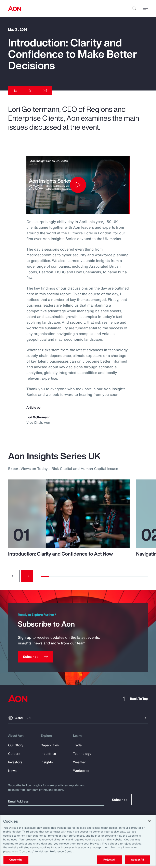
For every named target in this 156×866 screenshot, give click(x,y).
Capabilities (50, 745)
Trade (77, 745)
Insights (47, 762)
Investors (15, 762)
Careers (14, 753)
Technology (82, 753)
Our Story (15, 745)
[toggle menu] (145, 8)
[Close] (149, 821)
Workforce (81, 770)
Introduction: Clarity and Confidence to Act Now (60, 554)
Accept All (137, 860)
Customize (16, 860)
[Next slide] (26, 576)
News (12, 770)
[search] (134, 8)
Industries (48, 753)
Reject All (109, 860)
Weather (79, 762)
